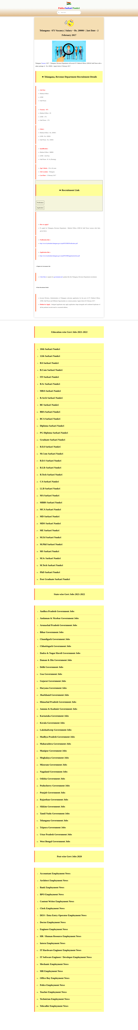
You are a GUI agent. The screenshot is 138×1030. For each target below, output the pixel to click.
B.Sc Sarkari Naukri (50, 384)
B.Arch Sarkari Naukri (51, 398)
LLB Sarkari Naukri (50, 488)
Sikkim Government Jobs (52, 806)
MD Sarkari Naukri (49, 516)
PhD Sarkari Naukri (50, 572)
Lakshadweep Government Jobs (55, 730)
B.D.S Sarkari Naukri (50, 460)
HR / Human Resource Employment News (60, 936)
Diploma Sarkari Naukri (52, 425)
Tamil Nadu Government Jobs (55, 813)
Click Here (43, 277)
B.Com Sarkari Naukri (51, 370)
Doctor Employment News (53, 922)
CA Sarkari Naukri (49, 481)
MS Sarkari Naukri (49, 551)
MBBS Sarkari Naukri (51, 502)
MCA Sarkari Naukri (50, 509)
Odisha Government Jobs (52, 778)
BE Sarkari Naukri (49, 405)
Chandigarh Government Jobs (55, 639)
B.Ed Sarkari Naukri (50, 446)
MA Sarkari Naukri (49, 495)
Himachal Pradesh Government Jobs (58, 702)
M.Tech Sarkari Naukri (51, 565)
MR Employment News (51, 971)
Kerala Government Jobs (52, 723)
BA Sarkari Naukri (49, 363)
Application (40, 208)
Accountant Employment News (55, 873)
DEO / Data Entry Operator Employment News (63, 915)
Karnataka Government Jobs (54, 716)
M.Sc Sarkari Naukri (50, 558)
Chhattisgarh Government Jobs (55, 646)
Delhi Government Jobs (51, 667)
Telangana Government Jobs (54, 820)
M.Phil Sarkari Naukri (51, 544)
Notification (40, 202)
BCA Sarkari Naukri (50, 419)
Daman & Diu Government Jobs (56, 660)
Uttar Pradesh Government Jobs (56, 834)
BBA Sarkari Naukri (50, 412)
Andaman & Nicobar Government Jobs (59, 618)
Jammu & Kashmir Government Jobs (58, 709)
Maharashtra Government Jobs (55, 743)
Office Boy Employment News (54, 978)
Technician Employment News (55, 999)
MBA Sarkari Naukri (50, 391)
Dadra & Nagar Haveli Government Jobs (60, 653)
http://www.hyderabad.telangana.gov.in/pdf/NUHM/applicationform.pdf (60, 256)
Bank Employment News (52, 887)
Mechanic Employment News (54, 964)
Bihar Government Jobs (51, 632)
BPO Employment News (52, 894)
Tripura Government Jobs (53, 827)
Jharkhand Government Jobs (54, 695)
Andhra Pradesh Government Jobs (57, 611)
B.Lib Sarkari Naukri (50, 467)
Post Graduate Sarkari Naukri (55, 579)
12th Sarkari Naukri (50, 356)
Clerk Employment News (52, 908)
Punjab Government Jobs (52, 792)
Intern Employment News (52, 943)
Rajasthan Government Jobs (54, 799)
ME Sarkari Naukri (49, 530)
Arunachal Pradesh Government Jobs (58, 625)
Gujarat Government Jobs (53, 681)
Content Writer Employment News (57, 901)
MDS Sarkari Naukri (50, 523)
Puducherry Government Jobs (55, 785)
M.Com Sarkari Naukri (51, 453)
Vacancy (43, 63)
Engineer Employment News (54, 929)
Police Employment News (52, 985)
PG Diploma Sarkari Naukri (54, 432)
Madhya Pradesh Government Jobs (57, 737)
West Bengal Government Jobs (55, 841)
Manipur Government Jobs (53, 750)
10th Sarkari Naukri (50, 349)
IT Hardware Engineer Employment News (60, 950)
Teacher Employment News (53, 992)
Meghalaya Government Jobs (54, 757)
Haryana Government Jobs (53, 688)
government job (58, 277)
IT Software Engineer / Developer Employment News (66, 957)
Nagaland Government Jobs (53, 771)
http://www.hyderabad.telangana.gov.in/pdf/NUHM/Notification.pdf (59, 243)
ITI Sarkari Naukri (49, 377)
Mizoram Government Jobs (53, 764)
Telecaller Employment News (54, 1006)
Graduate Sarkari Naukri (52, 439)
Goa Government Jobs (51, 674)
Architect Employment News (54, 880)
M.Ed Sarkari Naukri (50, 537)
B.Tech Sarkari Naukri (51, 474)
